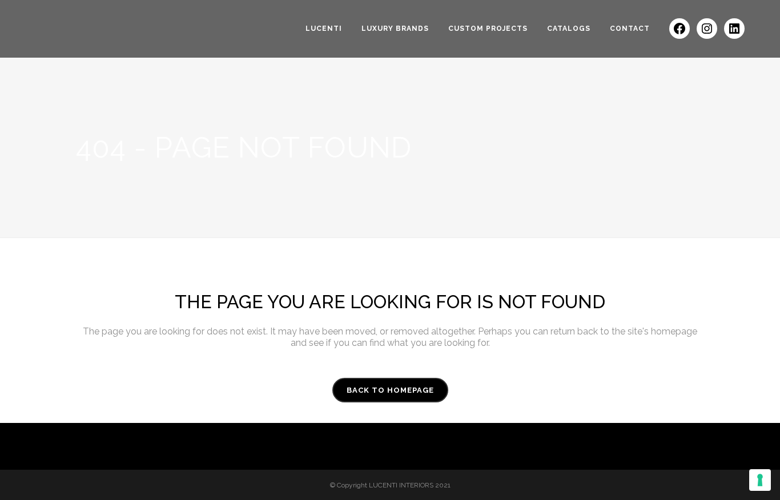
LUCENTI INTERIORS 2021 (410, 485)
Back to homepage (390, 390)
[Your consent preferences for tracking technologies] (760, 480)
